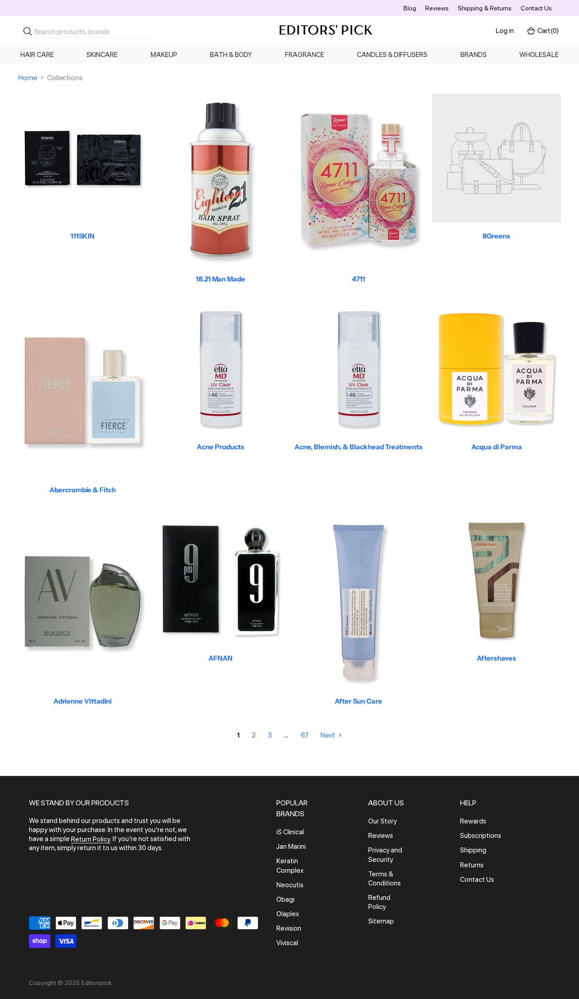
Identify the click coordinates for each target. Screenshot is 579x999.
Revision (288, 928)
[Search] (27, 31)
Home (27, 77)
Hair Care (37, 55)
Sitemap (381, 922)
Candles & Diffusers (392, 55)
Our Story (382, 821)
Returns (472, 865)
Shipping (473, 851)
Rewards (473, 821)
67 (304, 735)
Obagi (285, 899)
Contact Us (536, 8)
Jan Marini (291, 846)
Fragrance (304, 55)
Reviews (437, 8)
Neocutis (290, 885)
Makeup (164, 55)
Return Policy (90, 839)
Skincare (102, 55)
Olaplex (287, 914)
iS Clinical (290, 832)
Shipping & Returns (485, 8)
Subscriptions (480, 836)
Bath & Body (231, 55)
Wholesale (539, 55)
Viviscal (287, 943)
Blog (409, 8)
